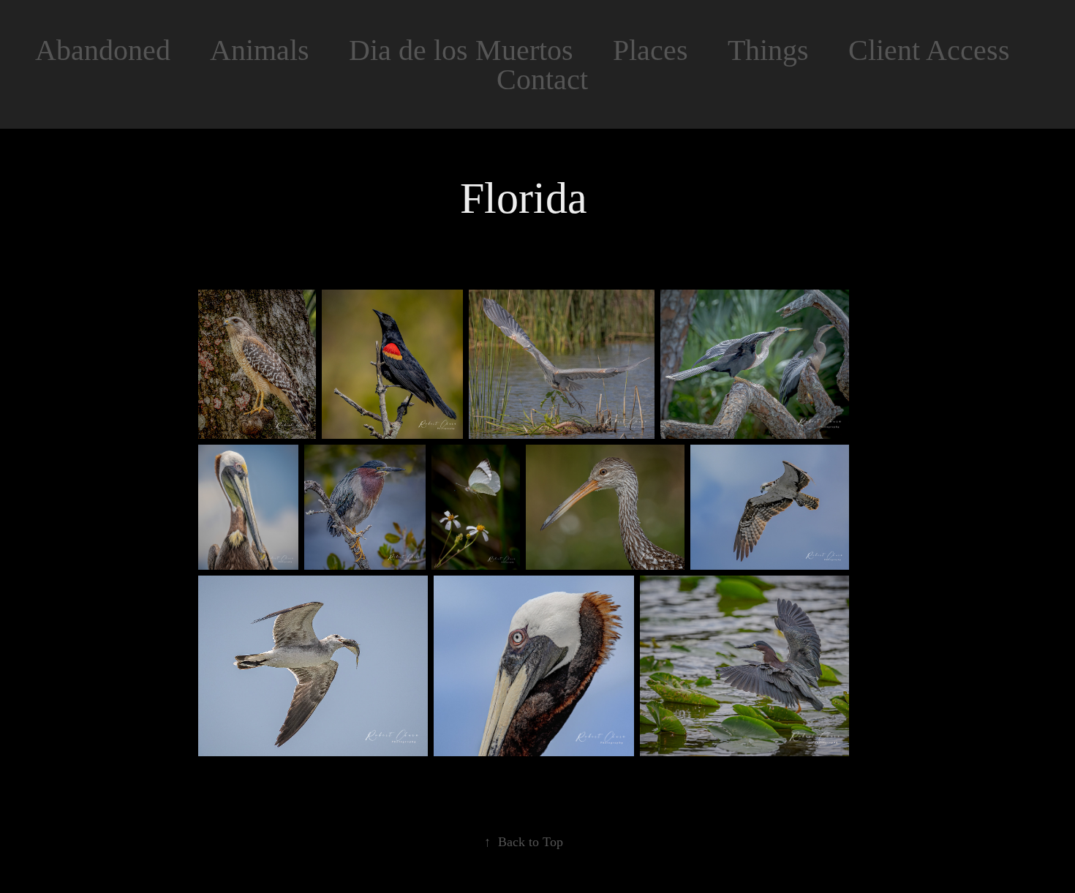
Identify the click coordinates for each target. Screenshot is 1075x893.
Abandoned (102, 50)
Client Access (929, 50)
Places (650, 50)
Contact (542, 79)
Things (768, 50)
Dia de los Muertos (461, 50)
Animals (259, 50)
